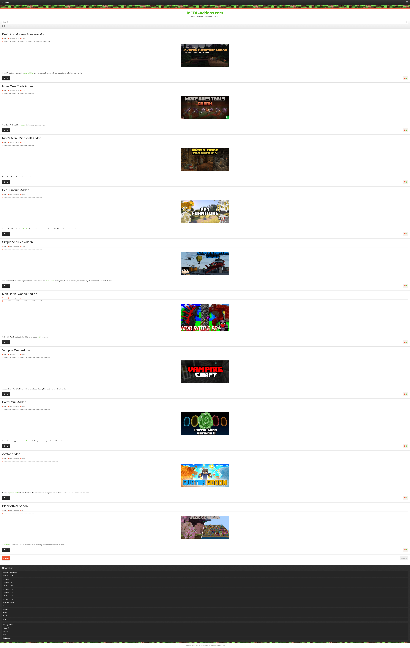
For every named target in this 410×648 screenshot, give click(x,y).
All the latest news (9, 635)
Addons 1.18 (15, 41)
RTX (4, 619)
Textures (6, 606)
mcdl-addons (195, 645)
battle (39, 337)
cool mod (27, 441)
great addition (28, 73)
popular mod (13, 493)
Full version (9, 26)
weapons (22, 125)
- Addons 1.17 (8, 596)
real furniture (24, 229)
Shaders (6, 609)
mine (5, 38)
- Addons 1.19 (8, 589)
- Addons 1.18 (8, 592)
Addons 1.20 (7, 93)
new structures (45, 177)
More (6, 78)
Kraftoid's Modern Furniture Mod (23, 34)
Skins (5, 612)
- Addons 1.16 (8, 599)
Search (406, 22)
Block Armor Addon (15, 506)
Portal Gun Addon (14, 402)
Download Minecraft (10, 572)
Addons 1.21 (46, 41)
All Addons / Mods (9, 576)
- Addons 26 (7, 579)
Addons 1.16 (31, 41)
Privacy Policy (7, 625)
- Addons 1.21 (8, 582)
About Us (6, 628)
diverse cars (49, 281)
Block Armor (6, 545)
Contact (5, 631)
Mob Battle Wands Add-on (19, 294)
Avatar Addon (11, 454)
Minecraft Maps (8, 602)
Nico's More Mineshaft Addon (21, 138)
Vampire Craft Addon (16, 350)
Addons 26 (39, 41)
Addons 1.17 (23, 41)
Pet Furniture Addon (15, 190)
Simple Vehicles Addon (17, 242)
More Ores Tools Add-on (18, 86)
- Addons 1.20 (8, 586)
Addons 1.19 (7, 41)
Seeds (5, 616)
